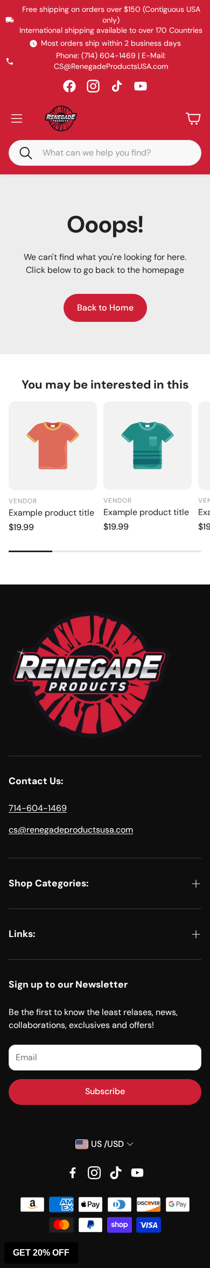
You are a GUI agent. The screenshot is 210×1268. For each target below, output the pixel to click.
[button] (21, 152)
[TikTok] (116, 86)
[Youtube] (137, 1172)
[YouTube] (140, 86)
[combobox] (113, 152)
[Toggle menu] (17, 118)
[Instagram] (93, 86)
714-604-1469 (38, 808)
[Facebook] (69, 86)
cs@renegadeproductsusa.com (71, 829)
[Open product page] (53, 445)
